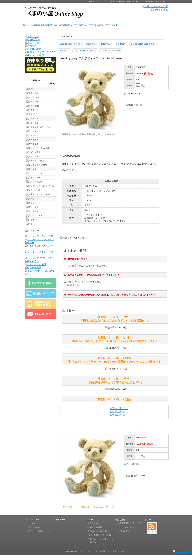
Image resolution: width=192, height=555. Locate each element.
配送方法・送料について (39, 531)
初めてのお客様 (94, 527)
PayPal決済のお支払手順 (99, 535)
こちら (78, 285)
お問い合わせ (123, 531)
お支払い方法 (33, 527)
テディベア (64, 50)
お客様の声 (92, 523)
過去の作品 (90, 44)
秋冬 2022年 (121, 44)
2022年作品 (105, 44)
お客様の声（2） (119, 411)
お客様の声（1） (119, 408)
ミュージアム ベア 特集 (110, 50)
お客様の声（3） (119, 414)
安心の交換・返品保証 (97, 531)
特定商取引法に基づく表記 (130, 523)
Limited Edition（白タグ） (70, 44)
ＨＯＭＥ (31, 523)
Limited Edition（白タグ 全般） (143, 44)
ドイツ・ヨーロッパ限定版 (85, 50)
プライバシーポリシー (127, 527)
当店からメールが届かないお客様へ (100, 540)
